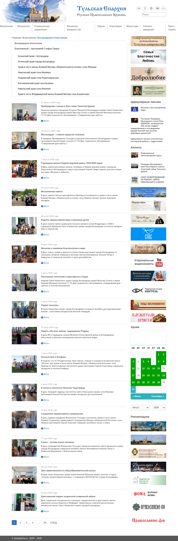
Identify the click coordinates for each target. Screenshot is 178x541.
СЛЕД (53, 522)
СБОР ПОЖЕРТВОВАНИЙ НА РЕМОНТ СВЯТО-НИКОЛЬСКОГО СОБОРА (153, 179)
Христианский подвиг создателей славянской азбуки (68, 496)
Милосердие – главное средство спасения (62, 134)
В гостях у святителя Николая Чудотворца (63, 388)
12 (143, 368)
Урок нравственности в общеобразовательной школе (68, 470)
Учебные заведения (148, 28)
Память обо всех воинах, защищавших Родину (65, 331)
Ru (163, 8)
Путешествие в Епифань (53, 357)
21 (153, 375)
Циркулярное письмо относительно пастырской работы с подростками (147, 140)
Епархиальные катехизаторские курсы (151, 154)
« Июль (137, 396)
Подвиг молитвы (50, 305)
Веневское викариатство (74, 28)
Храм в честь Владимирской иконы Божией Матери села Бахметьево (53, 94)
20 (148, 375)
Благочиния (116, 26)
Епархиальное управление (42, 28)
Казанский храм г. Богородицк (33, 56)
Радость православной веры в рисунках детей (65, 220)
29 (158, 382)
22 (158, 375)
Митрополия (6, 26)
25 (138, 382)
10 (133, 368)
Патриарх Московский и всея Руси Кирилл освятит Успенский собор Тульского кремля (153, 168)
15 (158, 368)
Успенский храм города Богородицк (36, 61)
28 (153, 382)
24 (133, 382)
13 (148, 368)
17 (133, 375)
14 (153, 368)
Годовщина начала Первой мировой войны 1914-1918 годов (71, 163)
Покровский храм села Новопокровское (38, 78)
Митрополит (23, 26)
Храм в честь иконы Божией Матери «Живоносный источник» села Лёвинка (57, 67)
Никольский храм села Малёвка (34, 72)
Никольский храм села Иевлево (34, 89)
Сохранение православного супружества (62, 414)
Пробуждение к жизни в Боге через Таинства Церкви (68, 106)
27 (148, 382)
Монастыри (132, 26)
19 (143, 375)
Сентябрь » (157, 396)
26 (143, 382)
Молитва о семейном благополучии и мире (63, 248)
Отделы (101, 26)
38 (45, 522)
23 (163, 375)
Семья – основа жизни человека (57, 442)
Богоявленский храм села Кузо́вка (35, 83)
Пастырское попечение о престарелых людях (64, 276)
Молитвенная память (52, 191)
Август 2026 (148, 338)
